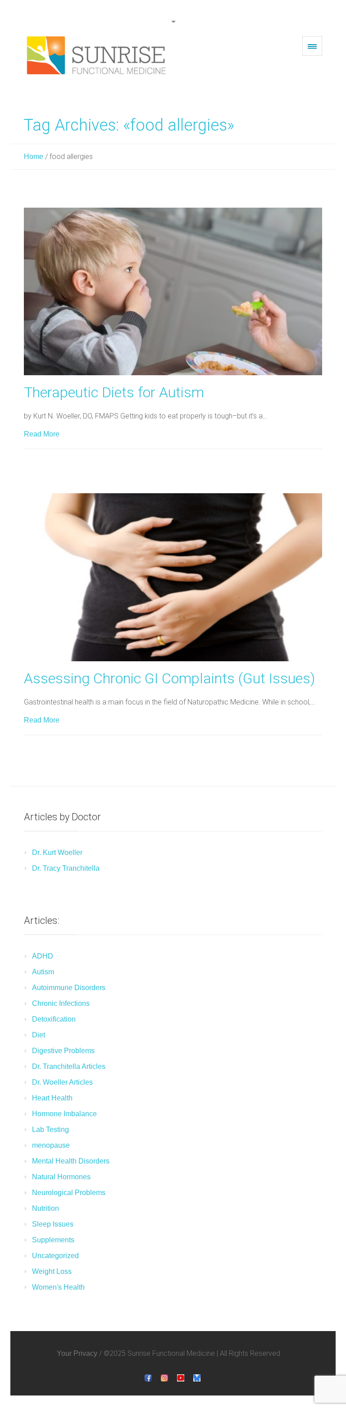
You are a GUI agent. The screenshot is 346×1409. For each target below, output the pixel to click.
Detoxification (54, 1019)
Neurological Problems (68, 1192)
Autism (43, 972)
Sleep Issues (52, 1224)
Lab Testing (50, 1129)
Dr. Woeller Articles (62, 1082)
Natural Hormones (61, 1177)
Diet (38, 1035)
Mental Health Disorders (70, 1161)
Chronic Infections (61, 1003)
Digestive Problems (63, 1050)
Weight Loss (52, 1271)
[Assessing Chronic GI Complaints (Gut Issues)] (173, 577)
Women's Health (58, 1287)
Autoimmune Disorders (68, 987)
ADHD (42, 956)
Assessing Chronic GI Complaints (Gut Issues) (169, 678)
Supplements (53, 1240)
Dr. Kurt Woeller (57, 852)
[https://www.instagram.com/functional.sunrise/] (164, 1377)
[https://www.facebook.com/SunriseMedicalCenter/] (148, 1377)
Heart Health (52, 1098)
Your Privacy (77, 1353)
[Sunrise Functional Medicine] (98, 55)
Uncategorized (55, 1255)
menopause (51, 1145)
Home (33, 156)
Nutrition (45, 1208)
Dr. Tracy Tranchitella (66, 868)
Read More (41, 434)
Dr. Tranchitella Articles (68, 1066)
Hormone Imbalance (64, 1114)
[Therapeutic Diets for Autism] (173, 291)
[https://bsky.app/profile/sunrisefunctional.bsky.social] (197, 1377)
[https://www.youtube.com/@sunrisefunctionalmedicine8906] (180, 1377)
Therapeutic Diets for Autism (114, 392)
